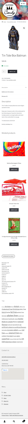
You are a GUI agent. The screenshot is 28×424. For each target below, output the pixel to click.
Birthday (8, 307)
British (16, 306)
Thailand (11, 339)
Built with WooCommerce (16, 415)
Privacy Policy (5, 415)
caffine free (22, 306)
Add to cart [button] (14, 169)
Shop (5, 392)
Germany (4, 316)
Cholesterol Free (7, 309)
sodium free (5, 336)
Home (4, 21)
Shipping (6, 404)
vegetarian (20, 342)
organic (7, 333)
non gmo (4, 330)
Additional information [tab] (8, 92)
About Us (6, 401)
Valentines (8, 342)
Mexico (15, 322)
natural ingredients (13, 325)
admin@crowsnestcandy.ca (8, 357)
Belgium (3, 306)
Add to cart (12, 71)
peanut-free (14, 333)
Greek (19, 316)
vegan (14, 342)
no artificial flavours (19, 327)
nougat (20, 330)
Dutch (4, 312)
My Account (4, 421)
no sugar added (12, 330)
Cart (21, 420)
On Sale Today (7, 395)
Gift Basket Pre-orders (8, 256)
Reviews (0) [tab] (4, 96)
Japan (16, 319)
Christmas (16, 309)
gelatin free (20, 312)
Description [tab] (5, 87)
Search (14, 421)
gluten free (12, 315)
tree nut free (17, 339)
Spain (14, 336)
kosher (20, 319)
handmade (11, 319)
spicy (18, 336)
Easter (8, 312)
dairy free (23, 309)
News (5, 398)
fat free (13, 312)
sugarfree (5, 339)
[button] (24, 28)
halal (22, 316)
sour (11, 336)
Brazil (12, 306)
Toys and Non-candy (11, 21)
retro (20, 333)
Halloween (5, 319)
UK (23, 339)
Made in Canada (7, 322)
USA (3, 342)
